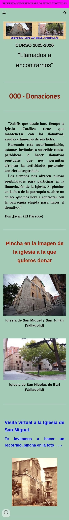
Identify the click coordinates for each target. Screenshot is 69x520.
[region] (34, 4)
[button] (4, 12)
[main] (34, 55)
